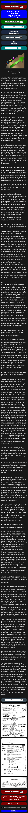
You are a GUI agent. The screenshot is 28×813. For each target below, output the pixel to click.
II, (20, 797)
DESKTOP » (14, 2)
